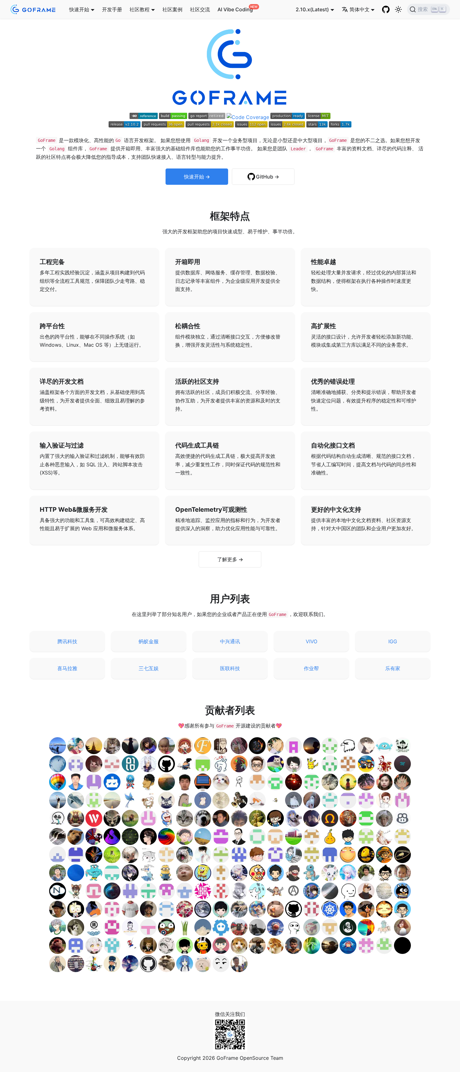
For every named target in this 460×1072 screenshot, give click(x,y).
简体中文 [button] (360, 9)
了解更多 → (230, 559)
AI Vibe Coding (235, 9)
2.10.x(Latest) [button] (312, 9)
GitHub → (267, 176)
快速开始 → (197, 176)
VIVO (311, 641)
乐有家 (392, 668)
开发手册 (112, 9)
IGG (392, 641)
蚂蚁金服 (149, 641)
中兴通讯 (230, 641)
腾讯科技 (67, 641)
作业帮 (311, 668)
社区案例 (172, 9)
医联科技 (230, 668)
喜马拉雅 (67, 668)
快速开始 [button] (79, 9)
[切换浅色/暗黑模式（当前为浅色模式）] (398, 9)
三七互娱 (149, 668)
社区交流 (200, 9)
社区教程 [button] (140, 9)
